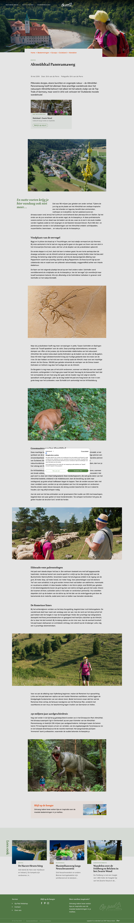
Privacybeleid (84, 451)
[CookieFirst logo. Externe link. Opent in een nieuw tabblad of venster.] (46, 453)
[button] (50, 451)
